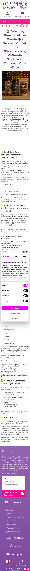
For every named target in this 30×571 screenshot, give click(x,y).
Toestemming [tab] (6, 256)
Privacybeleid (12, 524)
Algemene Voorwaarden (15, 521)
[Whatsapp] (11, 27)
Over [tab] (24, 256)
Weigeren (15, 318)
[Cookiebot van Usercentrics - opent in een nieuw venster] (21, 252)
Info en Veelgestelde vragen (16, 517)
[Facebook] (7, 27)
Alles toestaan (15, 308)
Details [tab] (16, 256)
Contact (10, 510)
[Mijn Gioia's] (7, 14)
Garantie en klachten (14, 532)
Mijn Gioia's (7, 16)
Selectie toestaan (15, 313)
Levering (10, 514)
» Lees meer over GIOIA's (9, 473)
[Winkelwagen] (22, 14)
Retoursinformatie (13, 528)
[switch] (25, 290)
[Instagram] (2, 27)
